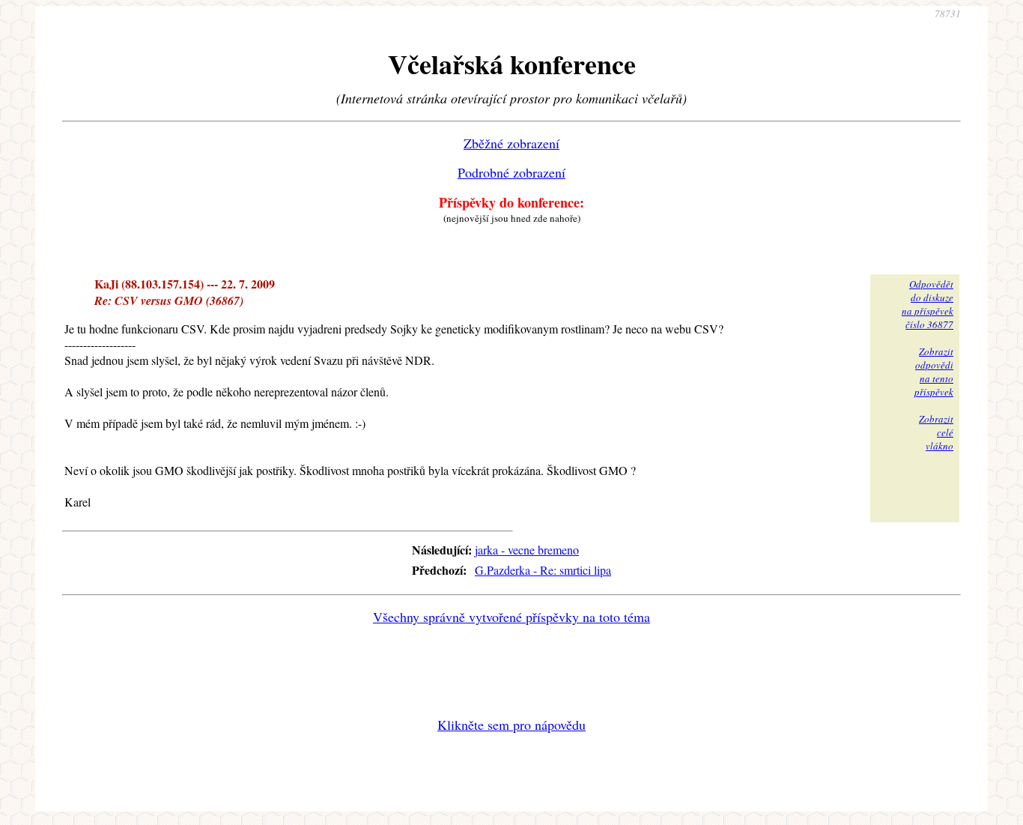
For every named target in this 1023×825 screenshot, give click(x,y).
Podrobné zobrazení (511, 172)
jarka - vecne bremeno (527, 549)
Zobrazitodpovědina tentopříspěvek (933, 372)
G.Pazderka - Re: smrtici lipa (543, 570)
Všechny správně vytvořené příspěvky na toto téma (511, 617)
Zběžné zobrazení (511, 143)
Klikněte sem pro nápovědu (511, 725)
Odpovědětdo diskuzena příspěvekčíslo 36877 (927, 304)
